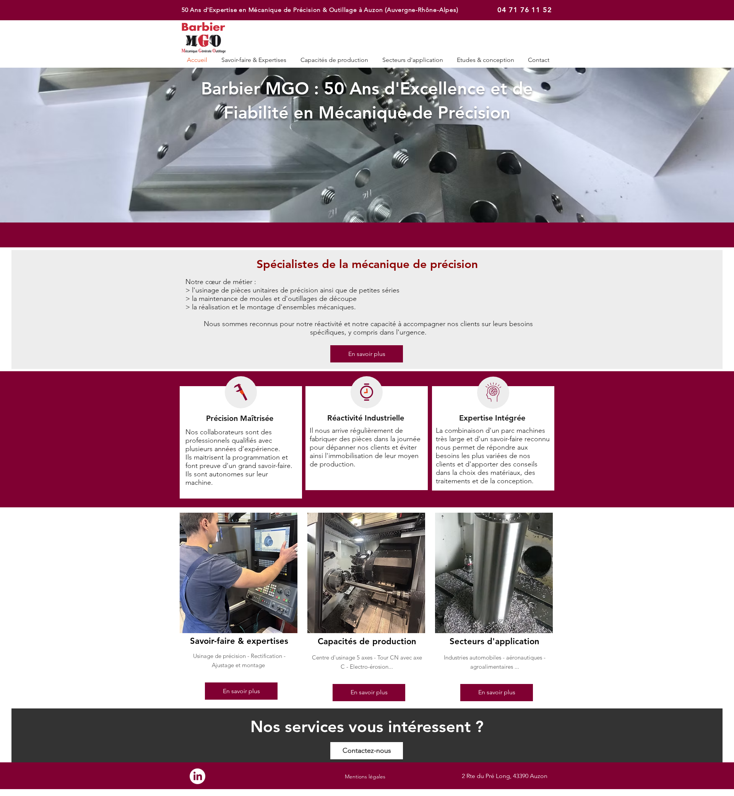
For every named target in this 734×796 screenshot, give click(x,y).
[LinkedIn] (197, 776)
